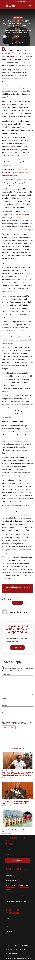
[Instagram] (26, 1)
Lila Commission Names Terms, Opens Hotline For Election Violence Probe (15, 802)
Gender (8, 891)
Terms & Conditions (21, 949)
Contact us (9, 949)
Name (4, 698)
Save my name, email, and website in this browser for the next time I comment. (16, 722)
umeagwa (5, 104)
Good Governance (12, 880)
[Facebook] (21, 1)
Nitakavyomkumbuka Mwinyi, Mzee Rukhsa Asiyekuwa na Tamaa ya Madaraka (15, 172)
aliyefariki (12, 53)
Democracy (9, 875)
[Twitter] (18, 1)
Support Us (25, 945)
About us (15, 945)
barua (14, 146)
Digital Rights (24, 886)
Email (4, 705)
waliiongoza (6, 314)
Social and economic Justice (13, 896)
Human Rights (10, 886)
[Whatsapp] (15, 1)
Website (4, 713)
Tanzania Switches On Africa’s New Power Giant (16, 830)
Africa (3, 828)
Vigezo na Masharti (11, 953)
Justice (3, 770)
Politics (20, 17)
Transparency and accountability (17, 901)
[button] (30, 1)
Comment (6, 674)
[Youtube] (23, 1)
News (14, 17)
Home (7, 945)
